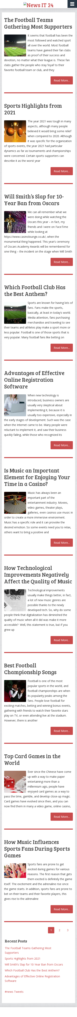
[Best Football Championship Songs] (15, 691)
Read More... (62, 80)
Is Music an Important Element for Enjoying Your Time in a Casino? (37, 477)
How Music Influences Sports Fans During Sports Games (37, 848)
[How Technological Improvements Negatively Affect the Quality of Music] (15, 600)
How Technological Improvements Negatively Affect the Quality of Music (38, 574)
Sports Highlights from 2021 (33, 109)
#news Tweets (14, 992)
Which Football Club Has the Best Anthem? (34, 290)
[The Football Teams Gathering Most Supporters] (15, 45)
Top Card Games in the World (32, 759)
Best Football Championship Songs (30, 668)
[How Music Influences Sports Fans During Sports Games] (15, 870)
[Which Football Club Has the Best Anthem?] (15, 313)
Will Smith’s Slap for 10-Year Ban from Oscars (34, 200)
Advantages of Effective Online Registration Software (34, 379)
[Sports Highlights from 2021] (15, 131)
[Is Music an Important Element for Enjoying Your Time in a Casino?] (15, 503)
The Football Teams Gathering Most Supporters (38, 23)
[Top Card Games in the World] (15, 782)
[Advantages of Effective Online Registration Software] (15, 405)
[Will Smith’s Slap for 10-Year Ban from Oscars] (15, 222)
